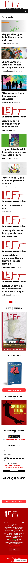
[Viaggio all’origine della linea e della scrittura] (14, 26)
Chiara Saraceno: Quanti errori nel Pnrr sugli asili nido (12, 64)
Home (2, 14)
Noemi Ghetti (6, 43)
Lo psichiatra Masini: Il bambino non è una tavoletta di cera (13, 152)
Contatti (9, 558)
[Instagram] (14, 549)
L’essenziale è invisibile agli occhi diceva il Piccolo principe (12, 259)
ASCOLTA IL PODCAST (14, 501)
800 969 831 (12, 539)
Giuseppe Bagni (7, 102)
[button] (2, 11)
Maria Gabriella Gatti (9, 237)
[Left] (14, 4)
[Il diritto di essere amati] (14, 197)
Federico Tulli (6, 158)
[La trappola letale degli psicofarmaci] (14, 221)
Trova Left (18, 557)
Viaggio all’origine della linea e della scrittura (12, 37)
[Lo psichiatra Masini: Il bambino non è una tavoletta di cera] (14, 140)
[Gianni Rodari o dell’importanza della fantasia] (14, 112)
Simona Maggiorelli (8, 267)
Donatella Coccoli (7, 71)
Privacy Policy (14, 546)
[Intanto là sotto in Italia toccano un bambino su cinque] (14, 277)
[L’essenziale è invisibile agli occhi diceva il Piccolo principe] (14, 246)
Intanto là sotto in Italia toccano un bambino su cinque (12, 288)
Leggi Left (13, 557)
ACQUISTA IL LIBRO (14, 390)
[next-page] (17, 302)
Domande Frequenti (16, 558)
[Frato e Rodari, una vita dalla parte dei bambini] (14, 168)
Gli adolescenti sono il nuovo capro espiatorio (13, 96)
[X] (18, 549)
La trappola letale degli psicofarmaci (12, 232)
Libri (23, 557)
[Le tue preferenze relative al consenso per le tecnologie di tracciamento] (20, 560)
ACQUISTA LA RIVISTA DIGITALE (14, 349)
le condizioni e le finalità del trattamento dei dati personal (13, 465)
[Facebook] (10, 549)
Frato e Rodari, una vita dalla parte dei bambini (12, 180)
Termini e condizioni (14, 545)
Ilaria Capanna (6, 130)
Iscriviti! (14, 471)
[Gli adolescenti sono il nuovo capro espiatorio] (14, 83)
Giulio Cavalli (6, 212)
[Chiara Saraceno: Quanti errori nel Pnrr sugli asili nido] (14, 53)
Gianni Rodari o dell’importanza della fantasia (10, 123)
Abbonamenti (6, 557)
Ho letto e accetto (13, 465)
